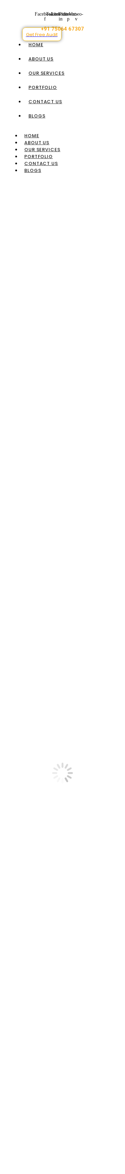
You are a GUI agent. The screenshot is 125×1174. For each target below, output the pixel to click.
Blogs (36, 116)
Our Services (46, 73)
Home (35, 44)
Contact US (45, 101)
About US (40, 59)
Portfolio (42, 87)
